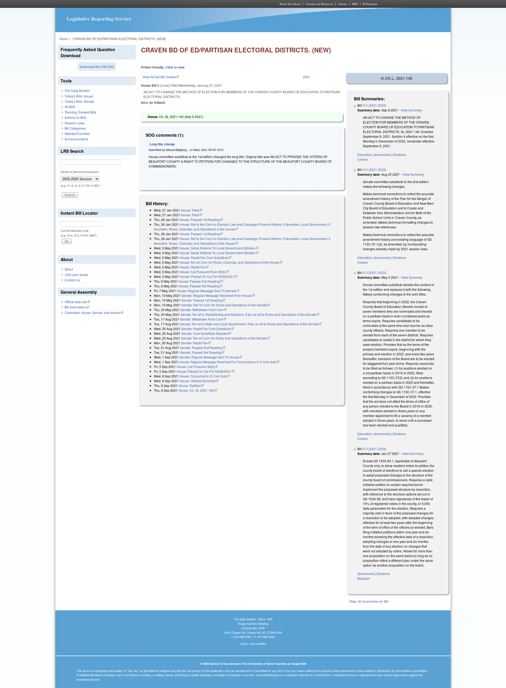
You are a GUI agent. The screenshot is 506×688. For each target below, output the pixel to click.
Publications (370, 4)
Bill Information (77, 307)
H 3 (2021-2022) (374, 105)
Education (364, 154)
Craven (362, 159)
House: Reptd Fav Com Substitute (205, 257)
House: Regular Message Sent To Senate (208, 290)
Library (342, 4)
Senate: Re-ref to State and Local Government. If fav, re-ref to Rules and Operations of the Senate (251, 324)
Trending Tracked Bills (80, 112)
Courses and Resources (319, 4)
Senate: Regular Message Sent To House (210, 357)
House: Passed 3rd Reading (200, 286)
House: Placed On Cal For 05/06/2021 (208, 276)
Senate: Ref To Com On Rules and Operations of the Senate (225, 305)
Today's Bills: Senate (79, 101)
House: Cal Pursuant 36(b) (197, 366)
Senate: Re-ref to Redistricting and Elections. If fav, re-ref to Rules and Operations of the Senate (250, 314)
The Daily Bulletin (77, 90)
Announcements (76, 139)
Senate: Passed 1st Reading (203, 300)
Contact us (72, 280)
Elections (399, 154)
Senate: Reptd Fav (196, 343)
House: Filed (191, 210)
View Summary (411, 110)
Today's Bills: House (79, 96)
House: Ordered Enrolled (198, 381)
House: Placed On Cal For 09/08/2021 (205, 371)
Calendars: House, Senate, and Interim (94, 312)
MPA (355, 4)
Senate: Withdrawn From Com (204, 309)
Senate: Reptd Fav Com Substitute (207, 328)
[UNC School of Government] (183, 4)
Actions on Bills (75, 117)
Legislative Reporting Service (99, 18)
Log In (244, 643)
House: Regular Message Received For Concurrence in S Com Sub (229, 362)
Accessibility (258, 643)
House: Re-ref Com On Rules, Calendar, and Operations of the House (231, 262)
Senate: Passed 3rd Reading (202, 352)
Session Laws (75, 123)
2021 (306, 77)
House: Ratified (191, 385)
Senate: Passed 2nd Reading (202, 347)
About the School (290, 4)
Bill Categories (75, 128)
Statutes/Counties (77, 133)
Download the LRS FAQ (97, 66)
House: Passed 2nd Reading (201, 281)
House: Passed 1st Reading (201, 219)
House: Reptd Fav (194, 267)
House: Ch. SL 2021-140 (197, 390)
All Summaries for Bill (373, 601)
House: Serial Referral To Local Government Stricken (219, 248)
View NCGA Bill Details (161, 77)
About (69, 269)
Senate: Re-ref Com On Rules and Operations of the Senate (225, 338)
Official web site (77, 301)
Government (382, 154)
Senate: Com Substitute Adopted (206, 333)
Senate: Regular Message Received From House (218, 295)
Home (63, 38)
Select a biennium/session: (80, 171)
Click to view (175, 67)
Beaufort (363, 578)
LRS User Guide (76, 274)
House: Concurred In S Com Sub (204, 376)
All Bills (70, 106)
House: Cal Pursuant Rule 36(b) (204, 271)
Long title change (162, 144)
